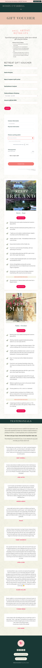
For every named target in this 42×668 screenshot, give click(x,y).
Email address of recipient (10, 86)
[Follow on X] (22, 650)
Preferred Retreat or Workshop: (11, 93)
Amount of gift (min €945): (10, 100)
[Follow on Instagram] (18, 650)
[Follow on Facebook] (20, 650)
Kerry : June (21, 213)
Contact (27, 662)
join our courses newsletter (21, 654)
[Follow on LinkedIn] (24, 650)
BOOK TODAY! (37, 1)
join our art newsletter (21, 658)
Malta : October (21, 326)
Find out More (21, 217)
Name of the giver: (8, 65)
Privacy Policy (23, 662)
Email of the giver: (8, 72)
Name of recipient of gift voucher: (12, 79)
